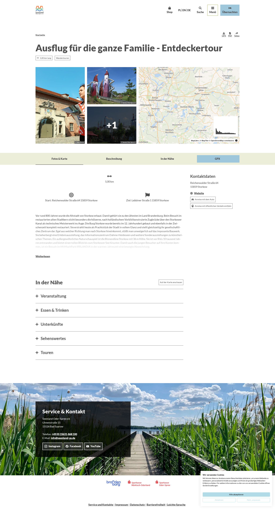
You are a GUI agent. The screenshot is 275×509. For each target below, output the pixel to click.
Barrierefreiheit (156, 504)
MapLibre (195, 140)
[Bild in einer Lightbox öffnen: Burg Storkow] (60, 105)
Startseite (40, 35)
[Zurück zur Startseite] (40, 10)
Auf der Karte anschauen (171, 282)
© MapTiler (204, 140)
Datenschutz (137, 504)
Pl (179, 10)
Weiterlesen (43, 256)
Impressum (121, 504)
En (184, 10)
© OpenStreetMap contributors (221, 140)
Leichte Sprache (176, 504)
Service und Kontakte (100, 504)
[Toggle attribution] (236, 140)
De (189, 10)
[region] (189, 105)
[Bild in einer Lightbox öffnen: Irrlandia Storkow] (111, 85)
